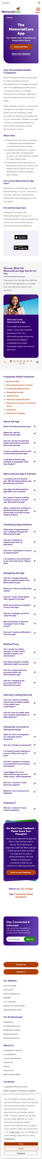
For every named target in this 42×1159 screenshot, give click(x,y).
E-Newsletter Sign (13, 1050)
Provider (12, 1026)
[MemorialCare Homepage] (11, 10)
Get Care (10, 1002)
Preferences (21, 1153)
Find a (10, 986)
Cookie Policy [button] (14, 1132)
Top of (26, 888)
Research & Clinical (14, 1006)
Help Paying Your (12, 1010)
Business (12, 1038)
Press (9, 1070)
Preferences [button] (10, 1138)
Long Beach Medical (15, 1087)
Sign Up (29, 939)
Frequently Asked (23, 895)
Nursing (11, 1034)
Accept (21, 1144)
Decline (21, 1149)
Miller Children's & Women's (19, 1091)
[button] (11, 361)
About (9, 1045)
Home (9, 17)
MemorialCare (12, 1074)
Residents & (12, 1030)
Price (12, 994)
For (10, 980)
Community (12, 1058)
